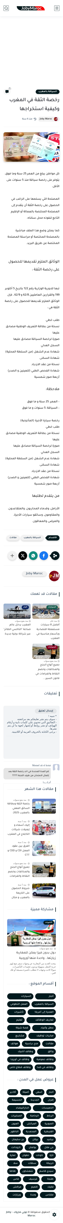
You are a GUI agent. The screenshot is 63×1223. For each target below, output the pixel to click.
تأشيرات (19, 1012)
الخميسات (48, 1108)
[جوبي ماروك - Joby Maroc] (31, 8)
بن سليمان (18, 1139)
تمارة (13, 1155)
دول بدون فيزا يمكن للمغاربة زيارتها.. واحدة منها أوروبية (36, 955)
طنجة (50, 1179)
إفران (51, 1100)
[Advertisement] (31, 54)
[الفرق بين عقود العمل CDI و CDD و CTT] (44, 848)
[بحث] (6, 8)
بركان (35, 1139)
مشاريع (19, 1036)
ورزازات (17, 1195)
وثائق (51, 1051)
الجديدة (35, 1100)
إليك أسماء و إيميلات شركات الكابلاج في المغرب (19, 830)
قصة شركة (22, 1028)
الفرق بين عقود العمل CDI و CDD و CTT (19, 851)
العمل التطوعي (18, 1004)
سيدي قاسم (46, 1171)
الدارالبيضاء (22, 1108)
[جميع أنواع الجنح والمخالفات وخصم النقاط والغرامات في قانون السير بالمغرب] (44, 869)
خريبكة (50, 1163)
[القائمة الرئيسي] (56, 8)
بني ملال (49, 1147)
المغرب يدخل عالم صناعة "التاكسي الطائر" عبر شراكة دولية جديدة (17, 629)
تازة (52, 1155)
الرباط (50, 1116)
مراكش (17, 1187)
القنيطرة (49, 1131)
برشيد (50, 1139)
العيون (15, 1124)
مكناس (49, 1195)
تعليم (19, 1020)
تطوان (25, 1155)
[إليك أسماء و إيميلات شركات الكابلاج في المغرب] (44, 827)
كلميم (34, 1187)
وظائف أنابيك (25, 1051)
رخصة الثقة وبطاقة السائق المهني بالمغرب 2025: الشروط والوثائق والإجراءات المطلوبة (18, 809)
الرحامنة (34, 1116)
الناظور (15, 1131)
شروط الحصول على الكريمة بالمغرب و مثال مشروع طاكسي (20, 893)
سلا (15, 1163)
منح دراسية (31, 1043)
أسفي (39, 1092)
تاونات (39, 1155)
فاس (16, 1179)
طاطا (12, 1171)
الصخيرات (16, 1116)
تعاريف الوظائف (44, 1020)
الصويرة (49, 1124)
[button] (43, 555)
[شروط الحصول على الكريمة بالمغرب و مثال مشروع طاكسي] (44, 890)
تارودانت (16, 1147)
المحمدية (31, 1131)
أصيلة (26, 1092)
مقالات (13, 538)
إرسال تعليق (45, 711)
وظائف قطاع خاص (20, 1067)
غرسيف (33, 1179)
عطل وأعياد (47, 1028)
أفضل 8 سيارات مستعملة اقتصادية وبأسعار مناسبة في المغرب (47, 632)
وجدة (33, 1195)
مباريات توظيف (45, 1036)
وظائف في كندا (45, 1067)
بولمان (32, 1147)
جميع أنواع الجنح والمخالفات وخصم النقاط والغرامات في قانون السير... (47, 672)
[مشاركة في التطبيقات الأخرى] (12, 555)
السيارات (26, 996)
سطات (32, 1163)
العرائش (31, 1124)
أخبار (51, 996)
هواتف (14, 1043)
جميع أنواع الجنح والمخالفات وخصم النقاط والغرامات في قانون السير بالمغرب (19, 872)
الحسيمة (17, 1100)
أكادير (13, 1092)
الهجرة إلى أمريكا (44, 1012)
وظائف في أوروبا (19, 1059)
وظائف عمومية (45, 1059)
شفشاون (27, 1171)
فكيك (50, 1187)
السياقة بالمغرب (47, 91)
